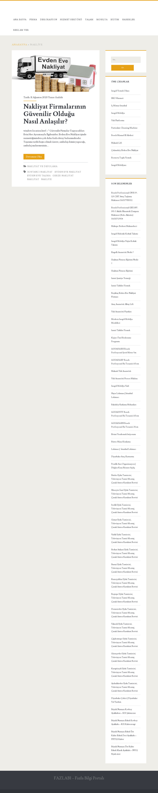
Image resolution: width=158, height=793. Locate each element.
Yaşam (89, 19)
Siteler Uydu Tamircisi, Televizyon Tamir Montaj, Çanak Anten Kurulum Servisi (124, 479)
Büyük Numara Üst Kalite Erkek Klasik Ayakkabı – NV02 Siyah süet (124, 750)
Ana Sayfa (20, 19)
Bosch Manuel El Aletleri (122, 135)
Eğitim (115, 19)
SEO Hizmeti (117, 98)
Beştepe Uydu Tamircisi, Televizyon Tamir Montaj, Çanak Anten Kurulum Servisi (124, 598)
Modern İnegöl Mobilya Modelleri (122, 321)
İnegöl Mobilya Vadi (120, 386)
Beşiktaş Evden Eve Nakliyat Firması (123, 295)
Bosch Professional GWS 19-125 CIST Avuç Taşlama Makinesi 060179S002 (124, 196)
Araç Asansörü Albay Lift (122, 304)
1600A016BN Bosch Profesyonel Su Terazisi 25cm (124, 425)
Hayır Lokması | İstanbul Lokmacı (122, 395)
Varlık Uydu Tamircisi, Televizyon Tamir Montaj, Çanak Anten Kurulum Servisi (124, 538)
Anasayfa (19, 44)
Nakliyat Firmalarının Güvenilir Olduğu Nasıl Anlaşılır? (55, 71)
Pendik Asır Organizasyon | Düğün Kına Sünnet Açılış (123, 466)
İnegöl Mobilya (118, 113)
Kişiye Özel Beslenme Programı (121, 340)
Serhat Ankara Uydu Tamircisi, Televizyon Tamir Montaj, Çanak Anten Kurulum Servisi (124, 553)
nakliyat (33, 179)
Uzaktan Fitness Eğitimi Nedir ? (124, 262)
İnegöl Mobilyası (118, 165)
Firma (33, 19)
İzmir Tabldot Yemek (120, 285)
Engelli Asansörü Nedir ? (122, 252)
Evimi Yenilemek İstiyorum (123, 434)
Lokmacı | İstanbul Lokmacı (123, 449)
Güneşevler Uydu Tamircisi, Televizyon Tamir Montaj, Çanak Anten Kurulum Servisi (124, 657)
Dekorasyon (48, 19)
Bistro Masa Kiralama (121, 442)
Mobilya (102, 19)
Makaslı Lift (116, 143)
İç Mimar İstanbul (119, 105)
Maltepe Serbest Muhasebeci (124, 226)
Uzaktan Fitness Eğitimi (122, 271)
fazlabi (59, 97)
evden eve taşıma (39, 175)
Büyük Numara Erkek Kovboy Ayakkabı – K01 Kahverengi (124, 722)
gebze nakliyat (63, 175)
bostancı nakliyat (40, 172)
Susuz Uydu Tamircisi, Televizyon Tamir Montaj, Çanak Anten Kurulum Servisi (124, 568)
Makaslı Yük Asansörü (121, 371)
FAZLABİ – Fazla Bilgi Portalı (79, 778)
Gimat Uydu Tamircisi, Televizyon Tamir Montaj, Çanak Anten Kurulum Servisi (124, 523)
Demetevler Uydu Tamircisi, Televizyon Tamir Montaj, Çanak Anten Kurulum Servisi (124, 613)
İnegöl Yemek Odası (120, 91)
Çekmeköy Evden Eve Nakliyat (124, 150)
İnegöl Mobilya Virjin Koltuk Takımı (123, 243)
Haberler (128, 19)
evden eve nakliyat (68, 172)
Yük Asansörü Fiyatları (121, 311)
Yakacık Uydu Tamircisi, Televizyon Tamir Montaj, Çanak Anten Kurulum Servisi (124, 628)
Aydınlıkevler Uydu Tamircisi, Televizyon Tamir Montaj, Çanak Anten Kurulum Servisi (124, 687)
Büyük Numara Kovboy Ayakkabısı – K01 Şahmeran (123, 711)
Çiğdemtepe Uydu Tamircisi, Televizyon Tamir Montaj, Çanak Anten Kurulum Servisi (124, 642)
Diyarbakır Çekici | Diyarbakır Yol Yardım (124, 700)
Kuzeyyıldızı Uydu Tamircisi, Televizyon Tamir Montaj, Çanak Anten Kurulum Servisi (124, 583)
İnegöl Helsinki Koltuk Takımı (124, 234)
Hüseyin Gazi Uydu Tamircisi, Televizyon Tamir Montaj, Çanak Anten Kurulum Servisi (124, 494)
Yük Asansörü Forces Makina (124, 378)
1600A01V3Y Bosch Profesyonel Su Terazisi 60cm (125, 414)
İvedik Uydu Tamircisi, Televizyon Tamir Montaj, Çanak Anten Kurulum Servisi (124, 509)
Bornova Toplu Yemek (121, 158)
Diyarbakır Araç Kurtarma (122, 456)
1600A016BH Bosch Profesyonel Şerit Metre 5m (123, 351)
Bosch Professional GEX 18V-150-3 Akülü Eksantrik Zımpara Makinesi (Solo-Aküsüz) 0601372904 (125, 213)
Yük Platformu (117, 120)
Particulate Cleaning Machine (124, 128)
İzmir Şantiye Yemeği (121, 278)
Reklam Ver (21, 30)
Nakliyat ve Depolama (42, 166)
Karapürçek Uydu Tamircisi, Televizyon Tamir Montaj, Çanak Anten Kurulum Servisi (124, 672)
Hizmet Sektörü (71, 19)
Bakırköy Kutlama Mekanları (123, 404)
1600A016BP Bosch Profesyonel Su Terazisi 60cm (125, 362)
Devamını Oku (35, 157)
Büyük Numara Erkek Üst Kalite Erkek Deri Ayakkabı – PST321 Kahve (123, 735)
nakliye (46, 179)
